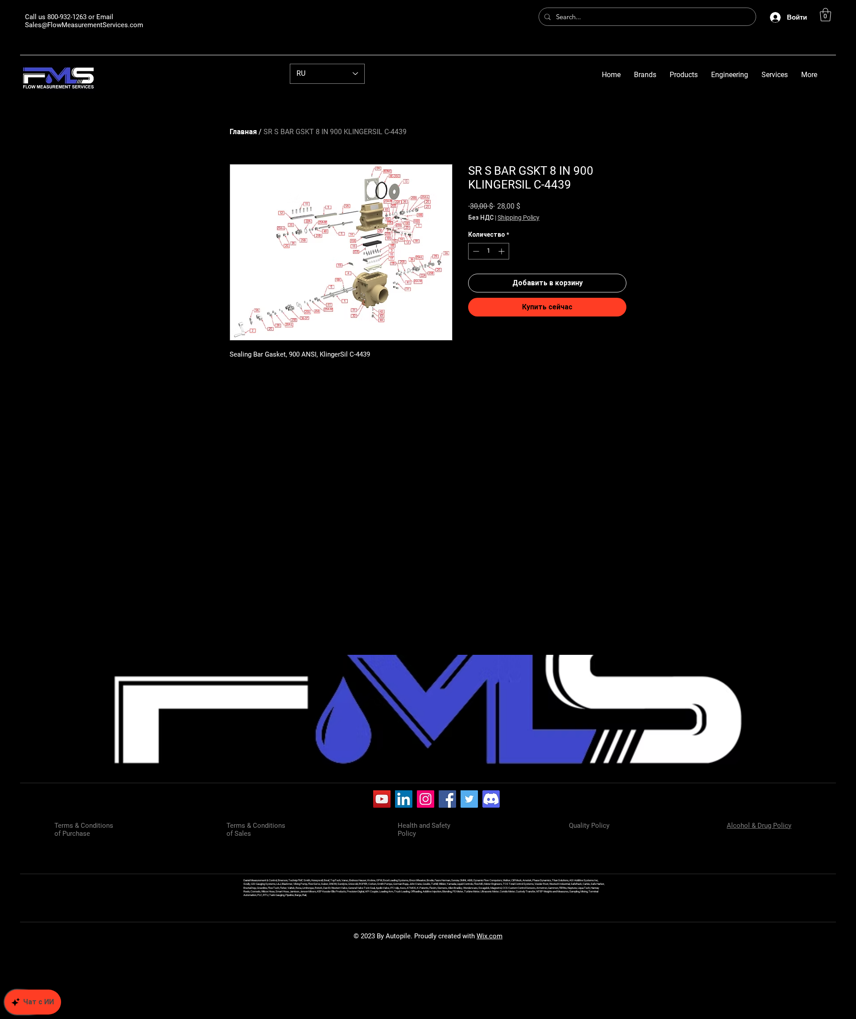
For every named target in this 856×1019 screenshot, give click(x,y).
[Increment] (502, 251)
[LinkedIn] (403, 799)
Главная (243, 131)
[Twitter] (469, 799)
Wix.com (489, 936)
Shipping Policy (518, 217)
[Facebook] (447, 799)
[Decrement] (475, 251)
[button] (825, 14)
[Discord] (491, 799)
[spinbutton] (489, 251)
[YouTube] (382, 799)
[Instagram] (425, 799)
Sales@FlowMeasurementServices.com (84, 25)
